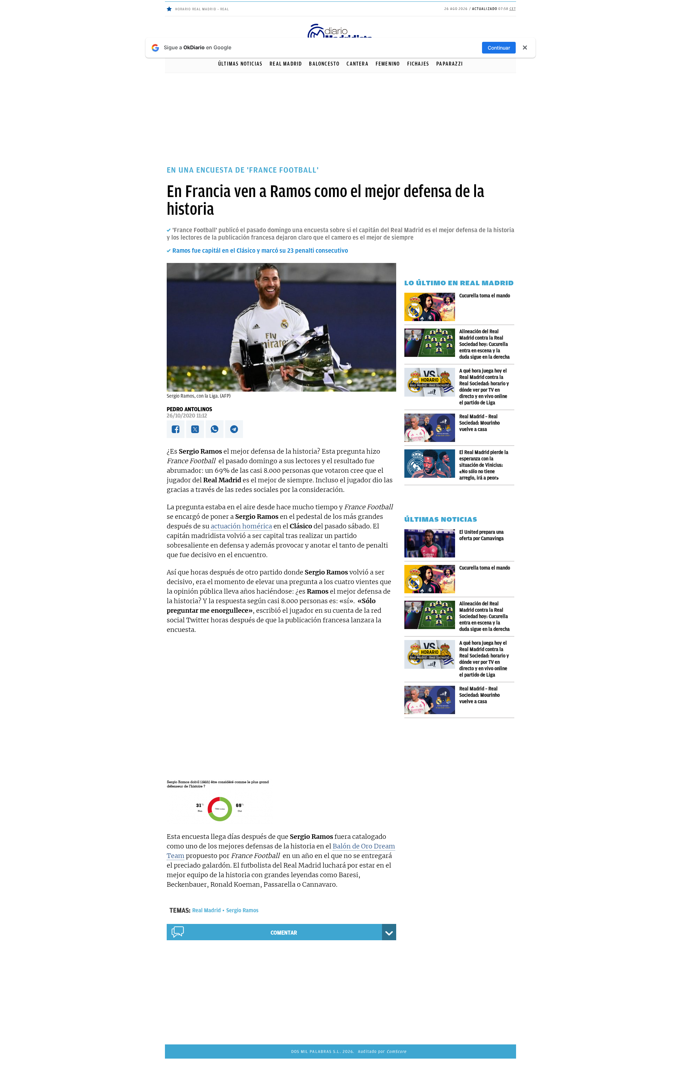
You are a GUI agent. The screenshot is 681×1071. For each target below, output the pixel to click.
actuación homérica (241, 526)
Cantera (357, 64)
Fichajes (418, 64)
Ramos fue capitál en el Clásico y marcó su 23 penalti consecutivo (260, 250)
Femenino (388, 64)
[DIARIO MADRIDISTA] (340, 25)
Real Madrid (286, 64)
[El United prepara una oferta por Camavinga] (431, 543)
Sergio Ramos (242, 910)
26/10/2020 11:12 (187, 416)
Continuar (499, 48)
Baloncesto (324, 64)
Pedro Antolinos (189, 409)
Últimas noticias (240, 64)
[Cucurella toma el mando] (431, 307)
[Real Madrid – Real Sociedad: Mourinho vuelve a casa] (431, 428)
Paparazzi (449, 64)
